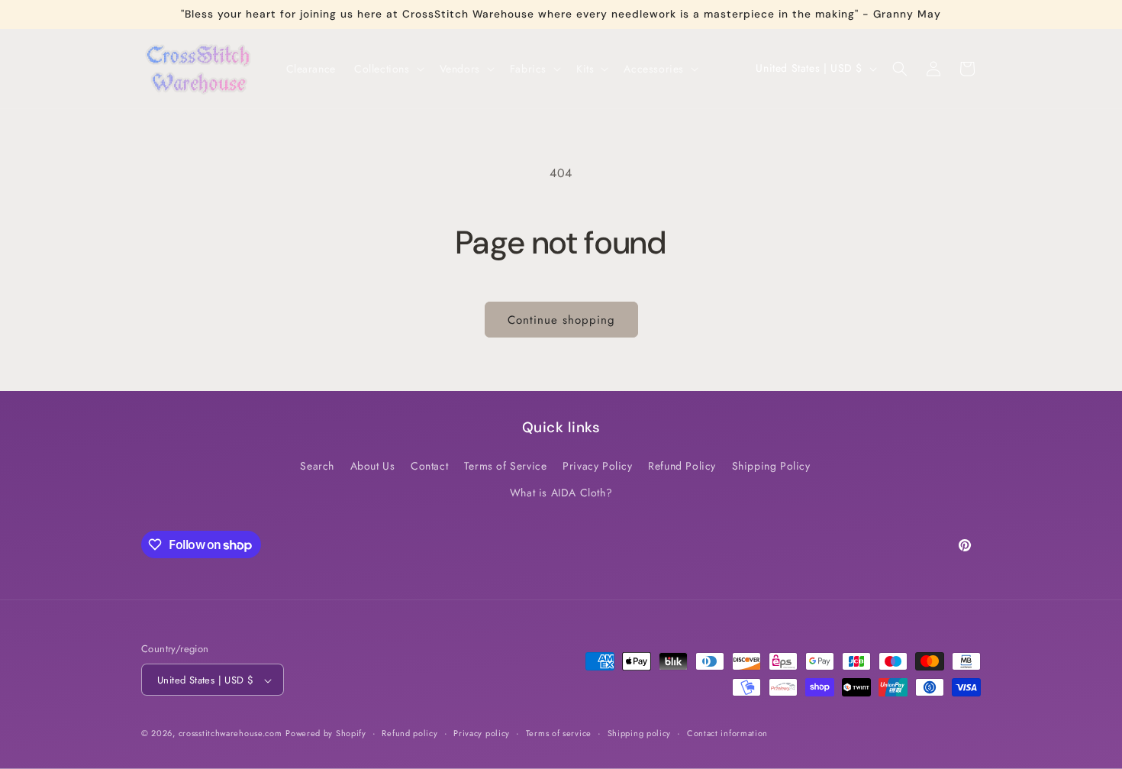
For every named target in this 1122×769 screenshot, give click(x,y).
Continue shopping (561, 320)
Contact (429, 465)
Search (317, 465)
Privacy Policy (597, 465)
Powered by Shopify (325, 734)
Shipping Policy (771, 465)
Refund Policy (682, 465)
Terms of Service (505, 465)
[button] (387, 69)
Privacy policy (481, 733)
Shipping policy (640, 733)
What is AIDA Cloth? (561, 492)
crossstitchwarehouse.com (230, 734)
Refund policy (409, 733)
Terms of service (559, 733)
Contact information (727, 733)
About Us (372, 465)
